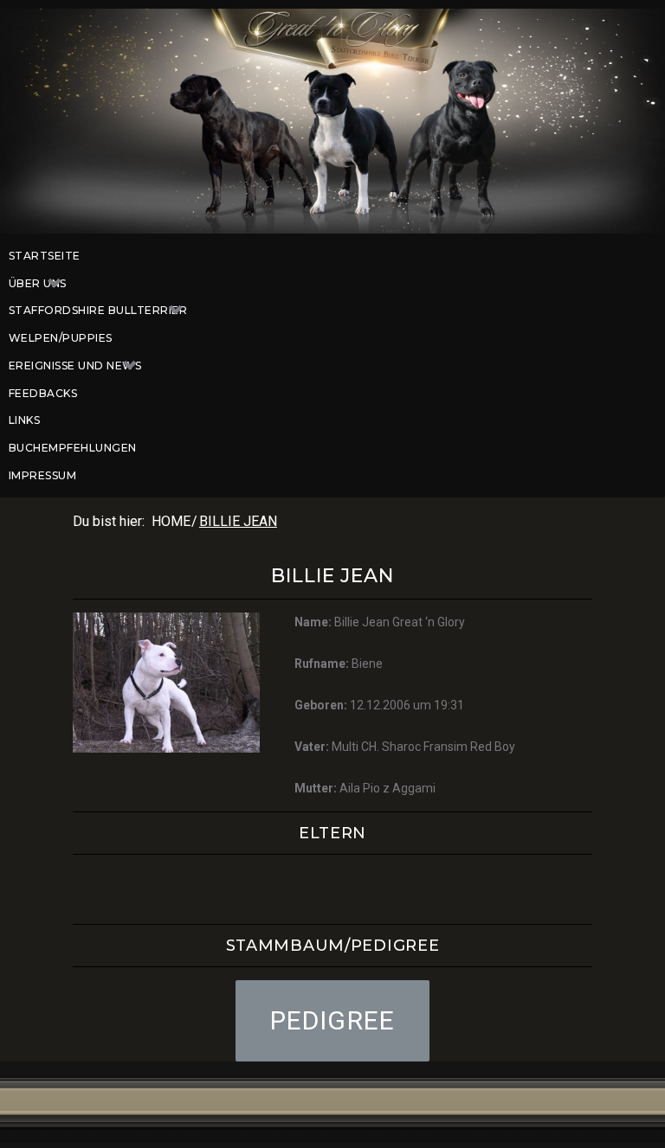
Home (171, 521)
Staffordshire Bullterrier (98, 310)
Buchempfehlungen (73, 447)
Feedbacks (43, 393)
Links (24, 420)
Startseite (45, 255)
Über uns (38, 283)
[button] (333, 1020)
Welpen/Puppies (61, 337)
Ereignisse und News (75, 365)
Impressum (42, 475)
